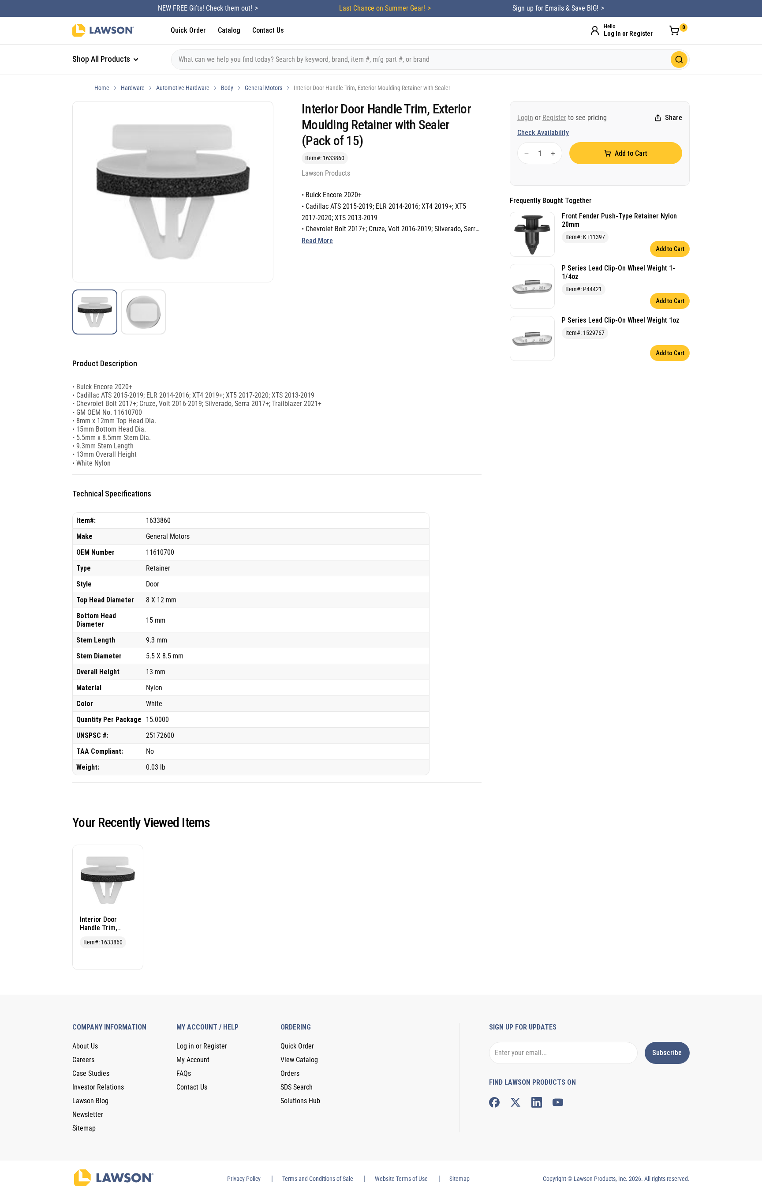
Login (525, 117)
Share (673, 118)
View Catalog (299, 1060)
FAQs (183, 1073)
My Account (192, 1060)
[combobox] (430, 59)
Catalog (229, 30)
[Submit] (679, 59)
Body (227, 87)
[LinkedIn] (536, 1102)
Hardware (133, 87)
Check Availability (543, 133)
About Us (85, 1046)
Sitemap (84, 1128)
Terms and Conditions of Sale (317, 1178)
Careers (83, 1060)
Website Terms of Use (401, 1178)
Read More (317, 241)
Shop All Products (102, 59)
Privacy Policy (244, 1178)
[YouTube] (558, 1102)
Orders (289, 1073)
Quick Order (188, 30)
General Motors (263, 87)
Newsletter (87, 1114)
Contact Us (268, 30)
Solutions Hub (300, 1101)
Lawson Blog (90, 1101)
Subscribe (667, 1052)
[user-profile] (595, 30)
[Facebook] (494, 1102)
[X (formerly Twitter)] (515, 1102)
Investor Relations (98, 1087)
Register (554, 117)
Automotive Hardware (182, 87)
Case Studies (90, 1073)
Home (101, 87)
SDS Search (296, 1087)
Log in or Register (201, 1046)
